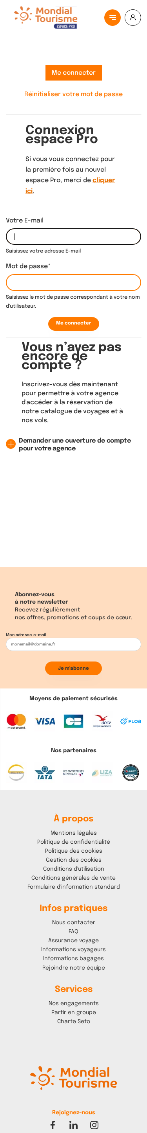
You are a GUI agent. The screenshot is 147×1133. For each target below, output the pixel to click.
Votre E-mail (25, 220)
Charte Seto (73, 1021)
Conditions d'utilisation (73, 869)
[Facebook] (53, 1124)
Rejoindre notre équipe (73, 968)
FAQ (73, 931)
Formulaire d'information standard (73, 887)
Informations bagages (73, 958)
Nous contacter (73, 922)
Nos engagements (74, 1003)
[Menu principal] (112, 17)
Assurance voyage (73, 940)
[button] (72, 1083)
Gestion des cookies (74, 860)
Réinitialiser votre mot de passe (73, 94)
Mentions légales (74, 833)
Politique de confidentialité (73, 842)
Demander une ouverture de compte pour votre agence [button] (75, 444)
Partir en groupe (73, 1012)
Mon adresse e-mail (26, 635)
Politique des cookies (73, 851)
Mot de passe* (28, 266)
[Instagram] (94, 1124)
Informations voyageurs (73, 949)
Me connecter (74, 73)
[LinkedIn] (73, 1124)
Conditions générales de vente (73, 878)
